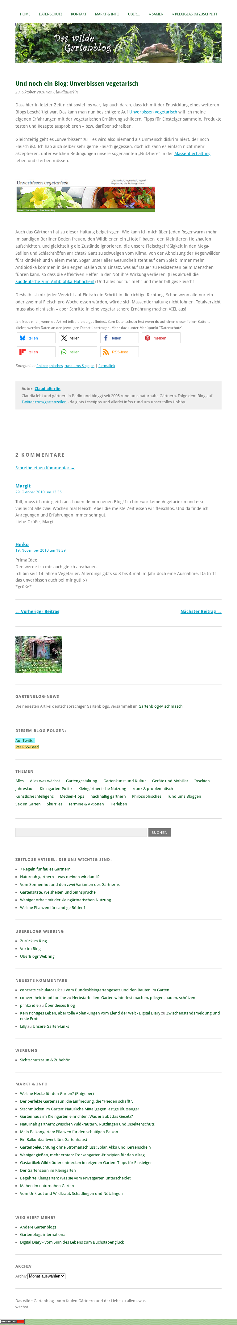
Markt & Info (107, 14)
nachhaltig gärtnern (108, 796)
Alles (19, 781)
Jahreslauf (24, 788)
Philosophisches (49, 366)
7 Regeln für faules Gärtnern (45, 869)
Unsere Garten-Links (51, 1026)
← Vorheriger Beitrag (37, 611)
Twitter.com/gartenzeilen (44, 402)
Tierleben (118, 804)
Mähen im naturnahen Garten (47, 1185)
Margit (23, 486)
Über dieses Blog (60, 1005)
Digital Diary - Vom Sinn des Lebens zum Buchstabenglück (72, 1242)
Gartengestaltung (81, 781)
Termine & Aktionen (86, 804)
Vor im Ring (30, 948)
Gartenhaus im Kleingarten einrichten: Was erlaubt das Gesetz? (76, 1116)
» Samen (156, 14)
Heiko (22, 544)
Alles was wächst (45, 781)
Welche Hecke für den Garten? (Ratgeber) (57, 1093)
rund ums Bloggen (79, 366)
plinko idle (29, 1005)
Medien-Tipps (72, 796)
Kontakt (78, 14)
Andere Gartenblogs (38, 1227)
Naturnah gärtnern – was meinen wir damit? (60, 876)
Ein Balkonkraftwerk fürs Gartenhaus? (54, 1139)
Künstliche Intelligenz (34, 796)
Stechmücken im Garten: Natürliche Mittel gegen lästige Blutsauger (79, 1109)
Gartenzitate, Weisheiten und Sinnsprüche (58, 892)
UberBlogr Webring (37, 956)
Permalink (106, 366)
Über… (134, 14)
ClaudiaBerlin (47, 388)
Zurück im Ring (33, 941)
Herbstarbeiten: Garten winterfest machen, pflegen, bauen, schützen (133, 997)
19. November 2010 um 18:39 (40, 550)
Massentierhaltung (192, 153)
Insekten (202, 781)
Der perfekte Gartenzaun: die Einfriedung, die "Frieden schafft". (76, 1101)
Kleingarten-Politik (56, 788)
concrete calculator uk (40, 990)
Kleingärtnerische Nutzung (102, 788)
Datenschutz (50, 14)
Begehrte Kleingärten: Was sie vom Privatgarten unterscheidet (75, 1178)
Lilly (23, 1026)
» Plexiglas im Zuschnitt (194, 14)
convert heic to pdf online (43, 997)
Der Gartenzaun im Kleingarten (48, 1170)
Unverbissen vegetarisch (153, 111)
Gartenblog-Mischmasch (161, 706)
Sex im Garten (28, 804)
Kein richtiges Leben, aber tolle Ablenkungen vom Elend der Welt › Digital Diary (90, 1013)
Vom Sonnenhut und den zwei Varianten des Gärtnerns (70, 884)
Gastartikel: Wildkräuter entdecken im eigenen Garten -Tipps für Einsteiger (86, 1162)
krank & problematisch (152, 788)
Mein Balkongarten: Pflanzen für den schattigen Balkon (69, 1132)
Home (25, 14)
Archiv (21, 1276)
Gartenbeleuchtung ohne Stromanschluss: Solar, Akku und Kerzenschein (85, 1147)
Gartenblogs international (43, 1234)
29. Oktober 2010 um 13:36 (38, 492)
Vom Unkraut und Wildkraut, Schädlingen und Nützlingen (71, 1193)
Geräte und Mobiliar (170, 781)
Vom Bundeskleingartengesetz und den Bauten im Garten (117, 990)
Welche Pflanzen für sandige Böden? (52, 907)
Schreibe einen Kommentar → (45, 467)
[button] (36, 337)
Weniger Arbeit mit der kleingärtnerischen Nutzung (65, 900)
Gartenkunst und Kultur (124, 781)
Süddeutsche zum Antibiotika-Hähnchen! (54, 281)
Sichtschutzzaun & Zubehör (45, 1060)
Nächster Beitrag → (201, 611)
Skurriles (54, 804)
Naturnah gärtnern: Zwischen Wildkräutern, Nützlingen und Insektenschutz (87, 1124)
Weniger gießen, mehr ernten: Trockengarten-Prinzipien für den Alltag (82, 1155)
